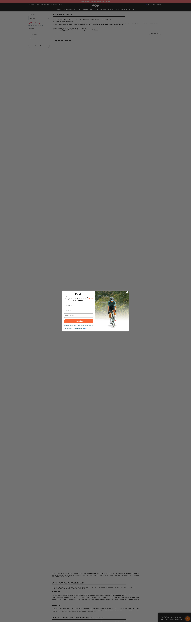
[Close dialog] (127, 292)
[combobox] (78, 315)
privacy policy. (87, 328)
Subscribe (79, 321)
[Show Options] (92, 315)
